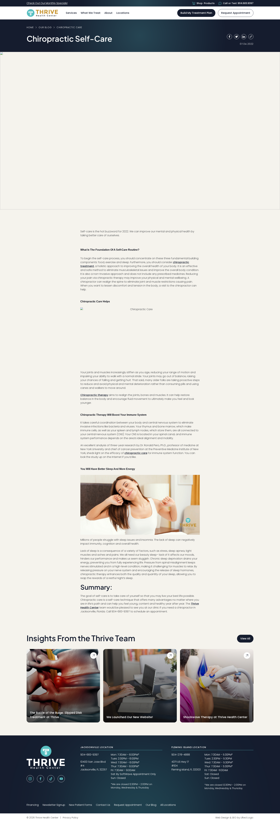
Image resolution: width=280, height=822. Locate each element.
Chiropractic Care (69, 27)
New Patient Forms (80, 805)
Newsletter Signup (54, 805)
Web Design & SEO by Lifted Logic (234, 817)
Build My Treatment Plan (196, 13)
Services (71, 13)
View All (246, 638)
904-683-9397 (89, 754)
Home (30, 27)
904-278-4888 (180, 754)
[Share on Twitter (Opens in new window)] (236, 36)
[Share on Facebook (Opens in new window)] (229, 36)
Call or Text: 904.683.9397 (238, 3)
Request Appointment (235, 13)
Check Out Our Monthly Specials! (47, 3)
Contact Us (103, 805)
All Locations (168, 805)
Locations (122, 13)
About (108, 13)
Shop (206, 3)
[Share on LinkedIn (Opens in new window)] (243, 36)
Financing (33, 805)
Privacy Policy (70, 817)
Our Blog (45, 27)
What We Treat (90, 13)
